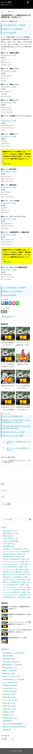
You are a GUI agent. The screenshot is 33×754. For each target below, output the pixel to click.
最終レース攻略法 (9, 670)
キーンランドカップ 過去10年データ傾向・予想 (18, 569)
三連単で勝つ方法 (9, 688)
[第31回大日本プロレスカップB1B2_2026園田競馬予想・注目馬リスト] (8, 398)
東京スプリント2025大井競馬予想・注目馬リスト (18, 449)
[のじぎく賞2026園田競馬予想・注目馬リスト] (23, 377)
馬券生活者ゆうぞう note (10, 533)
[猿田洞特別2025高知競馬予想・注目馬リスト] (23, 398)
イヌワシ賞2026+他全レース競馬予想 (13, 25)
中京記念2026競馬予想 (9, 32)
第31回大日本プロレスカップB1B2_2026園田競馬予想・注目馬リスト (8, 410)
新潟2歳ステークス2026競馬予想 (12, 29)
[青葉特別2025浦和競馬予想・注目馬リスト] (8, 334)
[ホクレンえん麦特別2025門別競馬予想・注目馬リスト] (8, 355)
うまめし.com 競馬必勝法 (10, 541)
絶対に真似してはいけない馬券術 (12, 435)
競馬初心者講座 (8, 536)
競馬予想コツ (7, 673)
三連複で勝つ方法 (9, 691)
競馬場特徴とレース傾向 (11, 664)
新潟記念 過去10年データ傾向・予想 (14, 554)
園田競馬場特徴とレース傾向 (17, 637)
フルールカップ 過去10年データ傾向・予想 (16, 592)
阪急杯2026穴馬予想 (22, 364)
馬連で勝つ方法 (8, 694)
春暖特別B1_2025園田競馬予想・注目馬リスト (18, 442)
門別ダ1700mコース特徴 (8, 136)
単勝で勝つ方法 (8, 706)
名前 (3, 484)
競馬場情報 (6, 720)
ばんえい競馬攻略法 (9, 682)
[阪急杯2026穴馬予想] (23, 355)
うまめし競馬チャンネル (10, 538)
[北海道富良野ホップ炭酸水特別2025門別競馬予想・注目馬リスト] (10, 303)
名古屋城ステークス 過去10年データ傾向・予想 (18, 572)
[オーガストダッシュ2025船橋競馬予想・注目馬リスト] (23, 334)
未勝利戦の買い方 (9, 667)
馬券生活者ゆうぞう (10, 316)
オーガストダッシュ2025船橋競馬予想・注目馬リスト (23, 345)
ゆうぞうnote (6, 413)
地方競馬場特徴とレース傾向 (12, 679)
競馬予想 (14, 21)
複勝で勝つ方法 (8, 709)
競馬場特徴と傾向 (8, 546)
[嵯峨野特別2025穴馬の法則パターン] (8, 377)
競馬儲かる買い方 (9, 718)
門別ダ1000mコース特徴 (8, 87)
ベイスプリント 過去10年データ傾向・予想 (16, 589)
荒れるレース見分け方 (10, 676)
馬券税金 (5, 729)
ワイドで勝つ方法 (9, 700)
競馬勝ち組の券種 (9, 685)
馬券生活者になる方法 (10, 661)
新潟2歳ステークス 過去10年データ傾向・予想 (17, 577)
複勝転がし (6, 715)
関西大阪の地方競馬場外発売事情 (13, 726)
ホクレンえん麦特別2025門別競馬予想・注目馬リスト (8, 367)
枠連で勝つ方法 (8, 703)
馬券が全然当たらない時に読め (12, 653)
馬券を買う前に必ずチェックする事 (13, 432)
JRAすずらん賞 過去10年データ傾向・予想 (16, 559)
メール (4, 490)
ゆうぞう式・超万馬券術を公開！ (12, 416)
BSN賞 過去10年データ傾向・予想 (13, 556)
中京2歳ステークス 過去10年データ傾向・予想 (17, 549)
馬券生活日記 (7, 659)
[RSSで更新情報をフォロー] (5, 311)
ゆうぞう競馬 (6, 2)
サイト (3, 497)
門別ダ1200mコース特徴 (8, 55)
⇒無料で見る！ (7, 163)
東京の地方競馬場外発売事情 (12, 723)
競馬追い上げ (7, 712)
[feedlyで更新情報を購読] (2, 311)
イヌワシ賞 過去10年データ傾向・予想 (15, 566)
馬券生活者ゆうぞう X (10, 531)
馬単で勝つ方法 (8, 697)
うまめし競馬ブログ (9, 543)
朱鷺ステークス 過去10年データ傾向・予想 (16, 582)
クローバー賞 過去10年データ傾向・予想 (15, 584)
